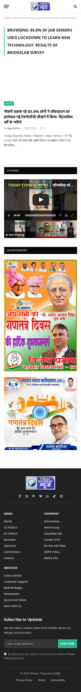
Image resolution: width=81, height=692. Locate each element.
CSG (57, 673)
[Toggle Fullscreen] (72, 215)
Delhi (9, 103)
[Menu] (6, 6)
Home (7, 18)
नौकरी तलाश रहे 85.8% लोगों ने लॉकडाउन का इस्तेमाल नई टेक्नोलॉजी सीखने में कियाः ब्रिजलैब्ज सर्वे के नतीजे (38, 117)
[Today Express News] (41, 6)
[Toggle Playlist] (66, 215)
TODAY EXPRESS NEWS (28, 185)
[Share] (60, 215)
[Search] (75, 6)
